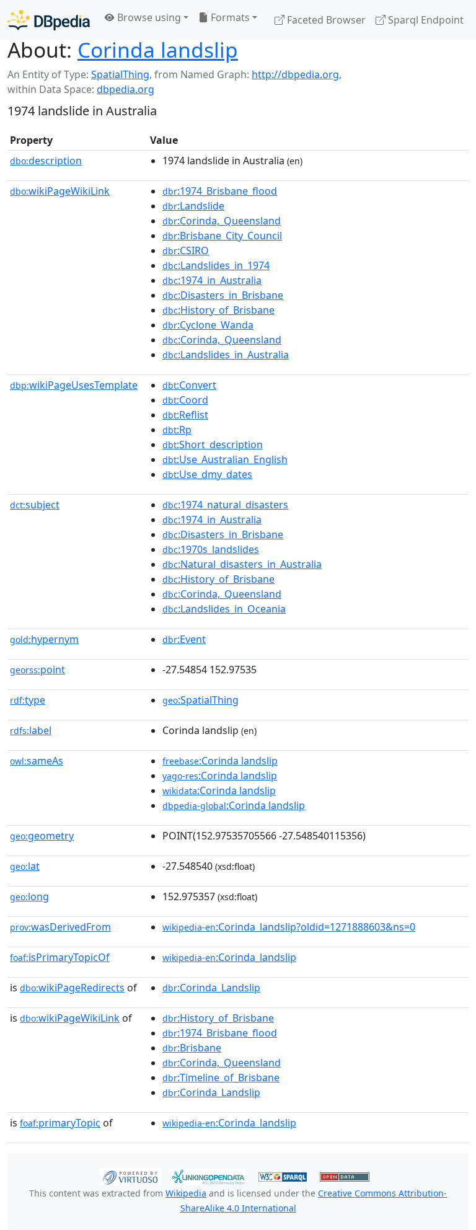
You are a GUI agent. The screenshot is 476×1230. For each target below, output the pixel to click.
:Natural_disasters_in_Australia (242, 564)
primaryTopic (60, 1123)
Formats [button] (229, 17)
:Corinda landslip (220, 761)
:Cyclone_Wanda (207, 325)
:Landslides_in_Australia (225, 354)
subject (35, 504)
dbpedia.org (125, 89)
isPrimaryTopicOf (60, 957)
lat (25, 866)
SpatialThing (120, 74)
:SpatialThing (200, 700)
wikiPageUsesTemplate (74, 385)
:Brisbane (191, 1048)
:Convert (189, 385)
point (37, 669)
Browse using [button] (148, 17)
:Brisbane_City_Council (222, 235)
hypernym (44, 639)
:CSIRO (185, 250)
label (30, 730)
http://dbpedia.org (295, 74)
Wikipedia (185, 1193)
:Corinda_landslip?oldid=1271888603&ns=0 (288, 927)
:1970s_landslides (210, 549)
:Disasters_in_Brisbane (222, 295)
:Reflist (185, 415)
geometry (42, 836)
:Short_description (212, 444)
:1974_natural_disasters (225, 504)
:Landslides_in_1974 (216, 265)
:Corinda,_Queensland (221, 221)
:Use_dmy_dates (207, 474)
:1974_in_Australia (212, 280)
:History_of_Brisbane (218, 310)
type (27, 700)
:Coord (185, 400)
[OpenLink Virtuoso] (130, 1176)
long (29, 896)
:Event (184, 639)
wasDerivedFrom (60, 927)
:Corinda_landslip (229, 957)
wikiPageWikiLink (60, 191)
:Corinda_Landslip (211, 987)
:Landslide (193, 206)
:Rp (177, 429)
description (46, 160)
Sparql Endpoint (425, 20)
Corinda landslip (157, 49)
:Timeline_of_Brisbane (221, 1077)
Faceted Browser (325, 20)
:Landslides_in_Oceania (224, 609)
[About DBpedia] (48, 19)
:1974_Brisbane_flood (219, 191)
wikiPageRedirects (72, 987)
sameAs (36, 761)
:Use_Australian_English (225, 459)
